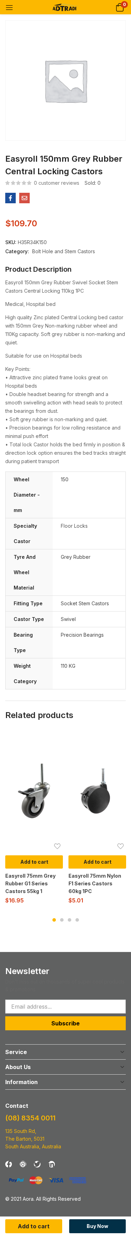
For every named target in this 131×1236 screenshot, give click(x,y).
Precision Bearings (82, 635)
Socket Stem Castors (85, 603)
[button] (119, 7)
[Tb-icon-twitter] (37, 1164)
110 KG (68, 666)
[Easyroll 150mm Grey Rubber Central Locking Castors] (10, 198)
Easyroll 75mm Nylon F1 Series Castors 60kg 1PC (94, 883)
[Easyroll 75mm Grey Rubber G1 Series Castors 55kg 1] (34, 791)
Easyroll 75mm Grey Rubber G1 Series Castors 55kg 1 (30, 883)
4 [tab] (77, 920)
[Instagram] (23, 1164)
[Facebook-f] (8, 1164)
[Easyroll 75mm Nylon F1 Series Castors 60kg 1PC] (97, 791)
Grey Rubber (75, 557)
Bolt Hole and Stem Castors (63, 251)
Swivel (68, 619)
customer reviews (56, 183)
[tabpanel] (34, 819)
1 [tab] (54, 920)
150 (64, 479)
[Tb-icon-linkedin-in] (51, 1164)
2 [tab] (62, 920)
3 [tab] (69, 920)
